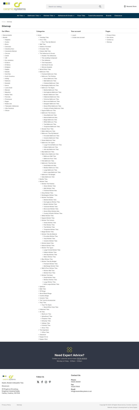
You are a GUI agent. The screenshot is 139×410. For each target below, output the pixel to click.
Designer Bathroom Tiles (51, 103)
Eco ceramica (9, 60)
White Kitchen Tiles (48, 215)
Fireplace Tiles (46, 318)
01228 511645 (75, 386)
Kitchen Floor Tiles (49, 273)
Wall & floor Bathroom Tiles (50, 154)
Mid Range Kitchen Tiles (51, 266)
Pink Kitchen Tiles (49, 225)
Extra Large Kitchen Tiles (51, 284)
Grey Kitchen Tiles (47, 193)
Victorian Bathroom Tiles (51, 99)
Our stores (110, 37)
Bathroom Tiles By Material (50, 133)
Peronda (7, 97)
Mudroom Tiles (46, 314)
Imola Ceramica (10, 76)
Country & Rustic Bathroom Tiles (54, 108)
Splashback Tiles (47, 316)
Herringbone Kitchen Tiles (52, 202)
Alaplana (7, 39)
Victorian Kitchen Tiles (50, 206)
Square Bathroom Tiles (49, 110)
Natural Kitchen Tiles (48, 245)
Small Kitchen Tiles (49, 277)
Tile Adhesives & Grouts (47, 53)
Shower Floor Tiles (47, 129)
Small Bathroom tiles (50, 165)
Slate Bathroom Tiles (48, 177)
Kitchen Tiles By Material (49, 234)
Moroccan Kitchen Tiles (51, 209)
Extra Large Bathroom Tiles (52, 172)
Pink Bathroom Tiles (48, 161)
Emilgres (7, 67)
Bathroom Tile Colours (49, 113)
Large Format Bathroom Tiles (53, 145)
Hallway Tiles (46, 323)
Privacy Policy (111, 35)
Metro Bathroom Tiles (48, 131)
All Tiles (42, 312)
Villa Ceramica (9, 108)
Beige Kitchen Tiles (48, 231)
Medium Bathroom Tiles (51, 167)
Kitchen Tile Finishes (48, 183)
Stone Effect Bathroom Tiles (52, 106)
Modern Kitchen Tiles (50, 204)
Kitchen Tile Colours (48, 220)
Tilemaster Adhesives (12, 106)
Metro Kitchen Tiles (50, 257)
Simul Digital (133, 407)
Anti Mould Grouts (47, 65)
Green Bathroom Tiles (48, 140)
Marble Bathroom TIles (51, 90)
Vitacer (7, 110)
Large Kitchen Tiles (50, 282)
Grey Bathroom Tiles (50, 115)
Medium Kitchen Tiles (50, 279)
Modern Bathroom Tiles (51, 94)
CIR (6, 58)
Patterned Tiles (44, 309)
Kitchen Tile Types (47, 247)
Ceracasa (8, 46)
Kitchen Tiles (44, 181)
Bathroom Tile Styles (48, 88)
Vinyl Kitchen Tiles (49, 238)
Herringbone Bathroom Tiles (52, 92)
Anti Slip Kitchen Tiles (50, 254)
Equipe (7, 69)
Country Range (44, 295)
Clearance (43, 334)
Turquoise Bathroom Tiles (52, 126)
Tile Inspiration (44, 330)
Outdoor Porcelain (45, 46)
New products (7, 35)
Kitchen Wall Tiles (49, 270)
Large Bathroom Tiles (50, 170)
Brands (5, 37)
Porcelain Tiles (44, 49)
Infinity (7, 78)
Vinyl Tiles (43, 302)
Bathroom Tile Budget (48, 174)
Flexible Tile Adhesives (49, 55)
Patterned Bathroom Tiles (52, 97)
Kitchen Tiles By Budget (49, 261)
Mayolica (7, 92)
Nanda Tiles (8, 94)
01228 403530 (82, 358)
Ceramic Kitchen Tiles (50, 241)
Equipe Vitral (43, 339)
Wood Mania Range (45, 293)
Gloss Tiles (45, 328)
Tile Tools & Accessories (47, 300)
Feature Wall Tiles (45, 51)
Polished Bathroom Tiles (51, 83)
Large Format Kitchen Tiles (52, 250)
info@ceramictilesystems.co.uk (81, 391)
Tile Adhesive (46, 60)
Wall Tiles (43, 44)
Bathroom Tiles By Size (49, 163)
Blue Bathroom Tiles (48, 152)
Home (39, 35)
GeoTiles (8, 74)
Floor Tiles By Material (49, 42)
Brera (6, 44)
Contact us (110, 39)
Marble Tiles (43, 179)
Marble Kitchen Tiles (50, 200)
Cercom (7, 53)
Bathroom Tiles (44, 71)
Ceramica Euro (9, 49)
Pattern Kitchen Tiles (50, 252)
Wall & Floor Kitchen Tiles (49, 268)
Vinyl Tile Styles (47, 305)
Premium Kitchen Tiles (50, 264)
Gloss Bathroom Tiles (50, 78)
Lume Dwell (8, 88)
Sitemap (109, 42)
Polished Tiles (46, 325)
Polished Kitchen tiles (50, 190)
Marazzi (7, 90)
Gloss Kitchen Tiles (50, 186)
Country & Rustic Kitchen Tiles (53, 213)
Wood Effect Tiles (45, 69)
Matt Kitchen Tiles (49, 188)
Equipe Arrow (44, 337)
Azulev (7, 42)
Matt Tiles (43, 289)
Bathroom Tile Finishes (49, 76)
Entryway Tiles (46, 321)
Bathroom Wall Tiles (50, 156)
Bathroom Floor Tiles (50, 158)
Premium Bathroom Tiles (49, 74)
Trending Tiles (44, 37)
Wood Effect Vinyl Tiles (51, 307)
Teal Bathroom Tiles (50, 124)
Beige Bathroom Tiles (50, 119)
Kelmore (7, 81)
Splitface (42, 286)
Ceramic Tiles (44, 298)
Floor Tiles (43, 39)
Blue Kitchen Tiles (47, 259)
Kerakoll (7, 83)
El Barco (7, 62)
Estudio (7, 71)
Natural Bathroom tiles (50, 117)
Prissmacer (8, 99)
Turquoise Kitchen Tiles (51, 229)
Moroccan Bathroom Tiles (52, 101)
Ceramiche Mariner (11, 51)
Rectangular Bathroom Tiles (50, 85)
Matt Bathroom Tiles (50, 81)
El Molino (8, 65)
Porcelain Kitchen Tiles (51, 236)
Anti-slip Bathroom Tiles (51, 149)
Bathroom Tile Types (48, 142)
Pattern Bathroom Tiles (51, 147)
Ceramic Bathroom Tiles (51, 138)
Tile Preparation (47, 62)
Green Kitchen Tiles (50, 222)
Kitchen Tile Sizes (47, 275)
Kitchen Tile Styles (47, 197)
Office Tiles (45, 332)
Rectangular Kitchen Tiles (49, 195)
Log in (74, 35)
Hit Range (43, 291)
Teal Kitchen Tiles (49, 227)
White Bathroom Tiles (50, 122)
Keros (7, 85)
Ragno (7, 101)
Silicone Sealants (47, 67)
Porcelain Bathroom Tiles (51, 135)
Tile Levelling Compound (49, 58)
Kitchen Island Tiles (48, 243)
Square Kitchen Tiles (48, 218)
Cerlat (7, 55)
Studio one (8, 103)
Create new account (78, 37)
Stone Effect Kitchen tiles (51, 211)
